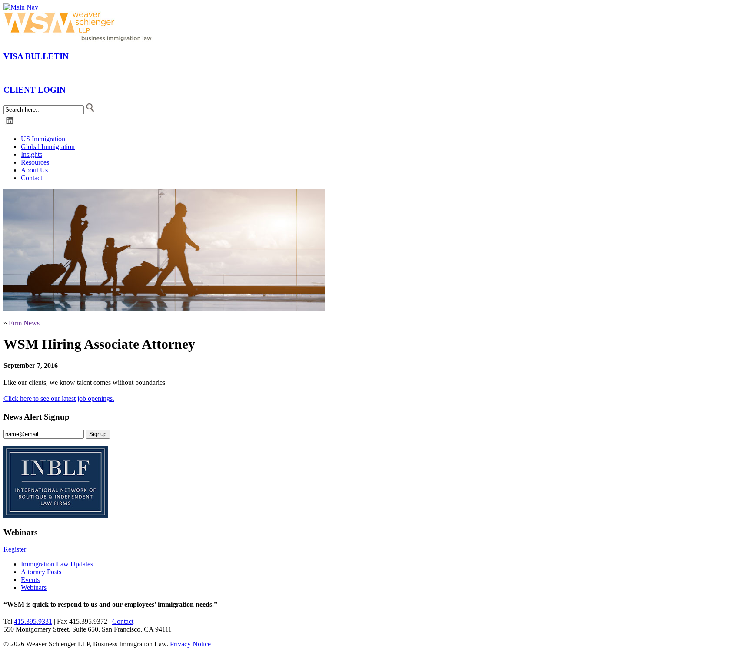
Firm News (24, 323)
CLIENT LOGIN (34, 89)
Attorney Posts (41, 572)
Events (30, 579)
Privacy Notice (190, 644)
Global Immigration (48, 146)
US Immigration (43, 138)
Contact (31, 178)
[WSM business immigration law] (79, 39)
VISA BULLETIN (36, 56)
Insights (31, 154)
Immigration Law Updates (57, 564)
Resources (35, 162)
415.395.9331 (33, 621)
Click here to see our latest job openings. (58, 398)
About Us (34, 170)
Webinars (34, 587)
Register (14, 549)
